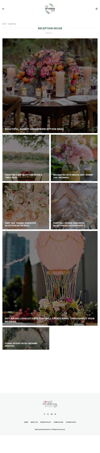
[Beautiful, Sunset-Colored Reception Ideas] (50, 85)
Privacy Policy (45, 422)
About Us (34, 422)
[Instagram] (48, 414)
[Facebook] (44, 414)
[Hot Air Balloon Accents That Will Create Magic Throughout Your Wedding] (50, 278)
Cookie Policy (71, 422)
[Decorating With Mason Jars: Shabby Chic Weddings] (74, 158)
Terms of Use (58, 422)
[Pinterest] (51, 414)
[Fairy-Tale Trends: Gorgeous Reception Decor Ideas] (25, 206)
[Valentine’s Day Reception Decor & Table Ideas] (25, 158)
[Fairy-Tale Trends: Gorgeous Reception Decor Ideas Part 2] (74, 206)
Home (26, 422)
